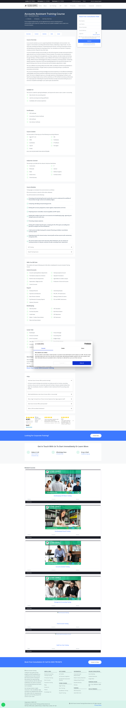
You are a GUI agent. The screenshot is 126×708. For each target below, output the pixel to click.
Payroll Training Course (33, 251)
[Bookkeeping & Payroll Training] (99, 506)
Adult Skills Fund (77, 693)
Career (58, 34)
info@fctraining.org (76, 1)
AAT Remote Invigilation (64, 676)
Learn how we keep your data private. (89, 44)
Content (36, 34)
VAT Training (31, 247)
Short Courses (82, 6)
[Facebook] (89, 691)
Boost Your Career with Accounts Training (40, 368)
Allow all (82, 363)
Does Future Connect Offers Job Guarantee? (37, 403)
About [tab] (82, 348)
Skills (52, 34)
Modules (44, 34)
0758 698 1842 (34, 455)
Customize (62, 363)
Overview (28, 34)
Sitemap (75, 684)
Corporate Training (48, 682)
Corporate (91, 6)
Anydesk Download (93, 676)
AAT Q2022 (61, 674)
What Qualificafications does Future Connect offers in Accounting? (42, 394)
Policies (46, 689)
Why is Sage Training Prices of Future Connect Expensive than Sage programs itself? (46, 399)
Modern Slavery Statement (80, 677)
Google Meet (91, 678)
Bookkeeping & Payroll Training (62, 531)
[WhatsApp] (3, 705)
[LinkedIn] (96, 691)
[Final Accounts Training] (99, 613)
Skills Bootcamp (77, 690)
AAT (60, 6)
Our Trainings (53, 6)
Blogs (45, 684)
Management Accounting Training (62, 602)
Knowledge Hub (47, 692)
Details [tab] (63, 348)
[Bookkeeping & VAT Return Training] (99, 471)
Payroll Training (62, 693)
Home (40, 6)
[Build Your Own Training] (99, 634)
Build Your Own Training (63, 645)
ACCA (66, 6)
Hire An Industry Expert (96, 1)
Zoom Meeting (92, 674)
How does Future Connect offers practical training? (39, 380)
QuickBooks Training (63, 690)
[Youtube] (94, 691)
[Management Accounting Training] (99, 577)
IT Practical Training (48, 677)
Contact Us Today (95, 662)
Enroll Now (29, 502)
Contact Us (98, 6)
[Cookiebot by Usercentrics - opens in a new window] (85, 344)
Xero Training (62, 688)
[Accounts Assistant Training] (99, 542)
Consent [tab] (43, 348)
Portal (84, 1)
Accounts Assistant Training (63, 566)
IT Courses (72, 6)
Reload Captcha (96, 34)
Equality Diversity (77, 682)
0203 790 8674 (34, 454)
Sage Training (62, 685)
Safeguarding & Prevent (79, 680)
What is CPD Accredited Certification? (36, 408)
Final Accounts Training (62, 623)
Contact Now (96, 435)
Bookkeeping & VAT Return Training (63, 496)
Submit (89, 41)
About (45, 6)
